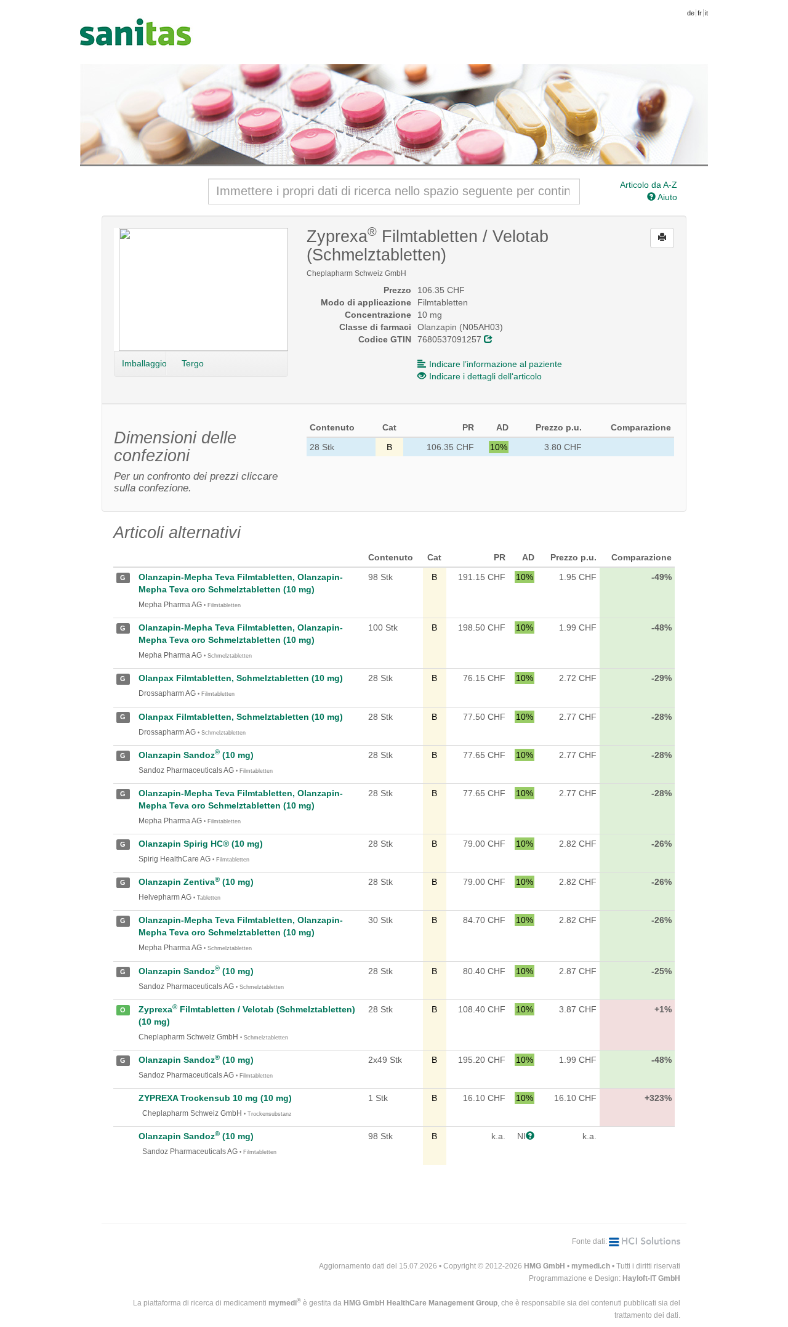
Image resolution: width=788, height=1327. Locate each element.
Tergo (193, 363)
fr (700, 13)
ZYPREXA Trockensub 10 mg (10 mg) (215, 1098)
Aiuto (666, 197)
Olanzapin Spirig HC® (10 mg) (201, 844)
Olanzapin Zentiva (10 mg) (196, 882)
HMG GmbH (544, 1266)
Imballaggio (144, 363)
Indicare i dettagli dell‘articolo (485, 376)
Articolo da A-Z (648, 185)
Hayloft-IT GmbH (651, 1278)
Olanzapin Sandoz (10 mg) (196, 755)
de (690, 13)
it (706, 13)
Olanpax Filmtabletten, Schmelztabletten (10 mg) (241, 678)
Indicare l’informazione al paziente (495, 364)
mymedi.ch (590, 1266)
